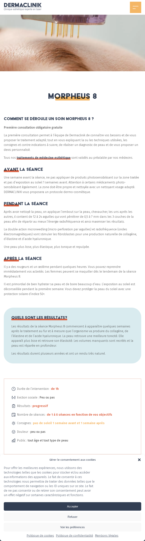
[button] (139, 460)
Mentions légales (106, 535)
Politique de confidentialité (74, 535)
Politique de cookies (40, 535)
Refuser (72, 516)
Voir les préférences (72, 527)
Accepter (72, 506)
